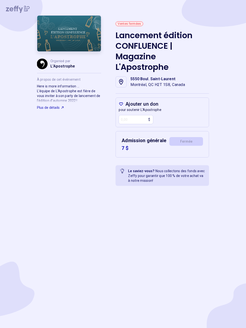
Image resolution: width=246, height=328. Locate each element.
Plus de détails (48, 107)
